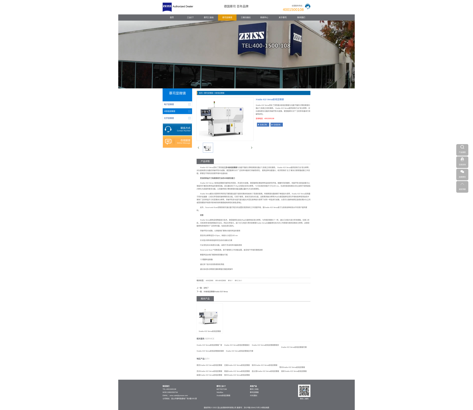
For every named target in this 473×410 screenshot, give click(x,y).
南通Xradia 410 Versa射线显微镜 (237, 371)
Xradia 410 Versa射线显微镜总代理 (239, 351)
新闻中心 (264, 17)
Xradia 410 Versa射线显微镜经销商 (210, 351)
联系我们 (301, 17)
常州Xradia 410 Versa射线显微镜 (292, 367)
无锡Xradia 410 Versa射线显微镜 (237, 365)
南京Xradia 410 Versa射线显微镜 (209, 365)
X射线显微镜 (219, 93)
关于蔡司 (283, 17)
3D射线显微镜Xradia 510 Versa (215, 292)
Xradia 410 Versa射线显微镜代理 (294, 347)
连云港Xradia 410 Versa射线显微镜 (265, 371)
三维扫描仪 (246, 17)
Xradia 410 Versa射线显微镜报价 (237, 345)
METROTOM (222, 389)
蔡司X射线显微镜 (220, 280)
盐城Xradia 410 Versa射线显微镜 (209, 375)
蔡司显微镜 (227, 17)
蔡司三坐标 (209, 17)
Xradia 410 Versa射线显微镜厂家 (209, 345)
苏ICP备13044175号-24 (253, 408)
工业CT (190, 17)
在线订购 (263, 125)
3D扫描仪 (253, 395)
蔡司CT (230, 280)
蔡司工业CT (238, 280)
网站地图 (265, 408)
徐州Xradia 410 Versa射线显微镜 (264, 365)
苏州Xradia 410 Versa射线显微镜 (209, 371)
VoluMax (220, 392)
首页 (172, 17)
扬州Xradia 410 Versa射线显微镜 (237, 375)
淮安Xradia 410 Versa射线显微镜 (294, 371)
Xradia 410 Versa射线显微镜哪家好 (265, 345)
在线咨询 (276, 125)
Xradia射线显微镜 (223, 395)
